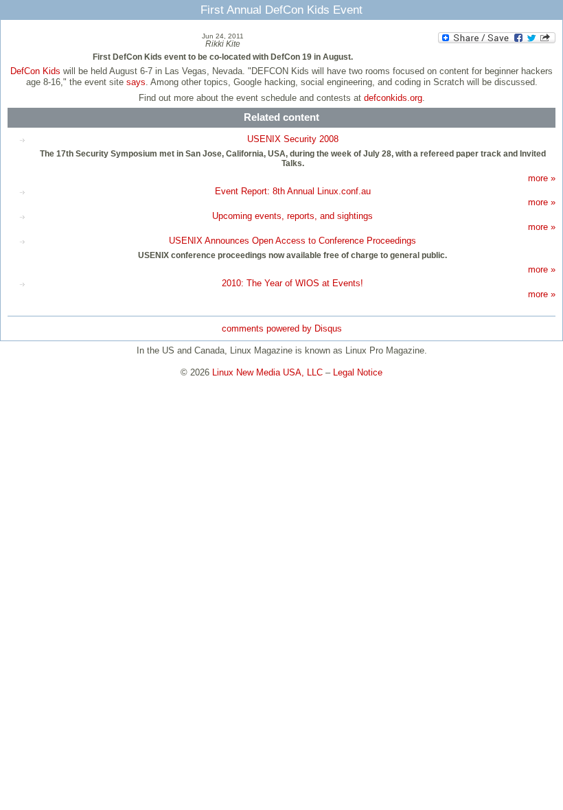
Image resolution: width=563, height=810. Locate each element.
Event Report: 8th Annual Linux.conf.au (293, 191)
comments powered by (282, 328)
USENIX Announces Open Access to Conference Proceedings (292, 240)
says (136, 82)
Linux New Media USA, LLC (267, 372)
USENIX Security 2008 (292, 139)
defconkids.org (393, 98)
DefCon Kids (35, 71)
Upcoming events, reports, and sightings (292, 216)
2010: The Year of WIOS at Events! (292, 283)
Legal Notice (357, 372)
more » (541, 178)
